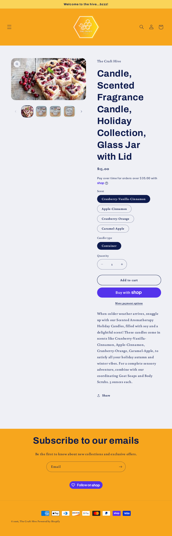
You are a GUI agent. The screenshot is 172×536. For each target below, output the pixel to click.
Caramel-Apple (113, 228)
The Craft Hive (28, 521)
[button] (9, 27)
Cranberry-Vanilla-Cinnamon (124, 199)
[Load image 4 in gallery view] (69, 111)
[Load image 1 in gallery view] (27, 111)
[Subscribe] (120, 466)
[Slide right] (81, 111)
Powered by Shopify (49, 521)
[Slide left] (15, 111)
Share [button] (106, 395)
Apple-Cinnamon (114, 209)
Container (109, 246)
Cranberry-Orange (116, 219)
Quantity (103, 256)
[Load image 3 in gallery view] (55, 111)
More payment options (129, 303)
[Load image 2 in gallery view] (41, 111)
